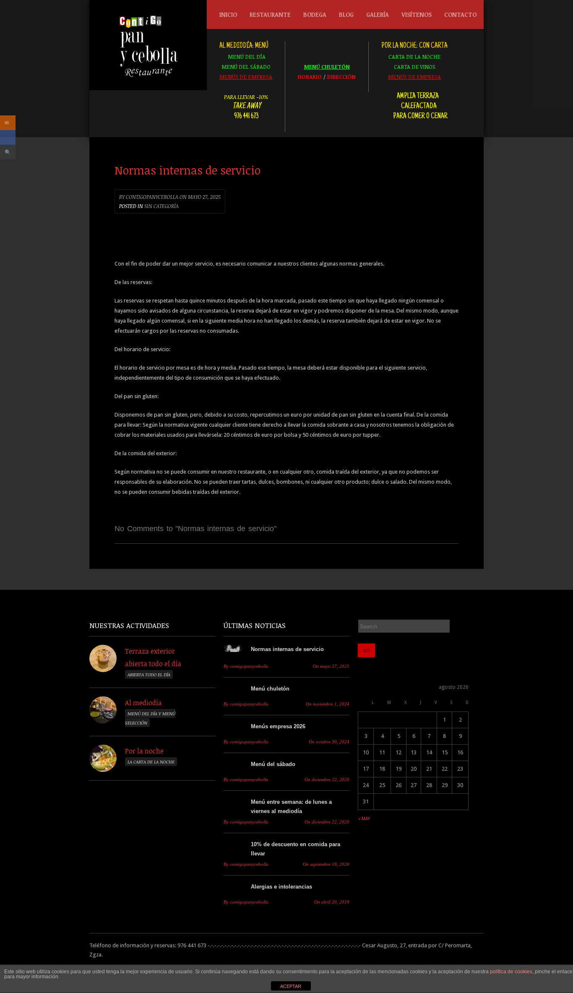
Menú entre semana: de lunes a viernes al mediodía (291, 806)
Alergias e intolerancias (281, 887)
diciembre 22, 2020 (327, 779)
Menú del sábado (273, 764)
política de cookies (511, 972)
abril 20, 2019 (331, 902)
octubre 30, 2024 (329, 742)
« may (364, 818)
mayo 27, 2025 (200, 196)
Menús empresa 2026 (278, 726)
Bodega (314, 14)
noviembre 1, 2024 (327, 704)
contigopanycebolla (148, 196)
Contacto (460, 14)
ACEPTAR (290, 986)
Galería (377, 14)
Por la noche (144, 751)
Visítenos (416, 14)
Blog (346, 14)
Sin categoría (161, 206)
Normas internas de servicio (287, 649)
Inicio (228, 14)
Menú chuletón (270, 688)
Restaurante (270, 14)
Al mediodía (143, 702)
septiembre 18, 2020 (326, 864)
